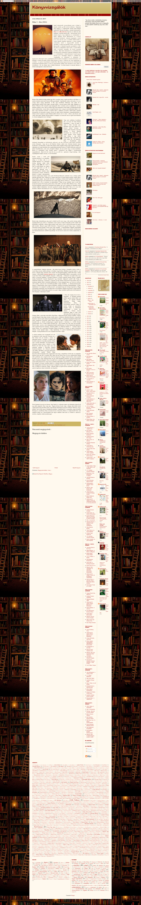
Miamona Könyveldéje (102, 369)
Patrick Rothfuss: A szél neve (91, 608)
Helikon (58, 868)
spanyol (80, 885)
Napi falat (102, 472)
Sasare (49, 876)
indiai (99, 872)
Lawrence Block (94, 813)
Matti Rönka (52, 820)
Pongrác (44, 876)
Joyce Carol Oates (64, 806)
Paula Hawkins (42, 831)
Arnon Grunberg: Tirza (90, 630)
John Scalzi (68, 804)
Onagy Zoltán (51, 828)
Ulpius (44, 879)
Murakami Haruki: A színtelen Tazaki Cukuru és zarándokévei (91, 523)
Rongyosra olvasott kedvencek (99, 153)
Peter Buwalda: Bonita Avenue (91, 354)
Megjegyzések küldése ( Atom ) (44, 470)
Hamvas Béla (66, 795)
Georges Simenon (43, 792)
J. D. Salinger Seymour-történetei (90, 470)
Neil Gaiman (38, 827)
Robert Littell (61, 837)
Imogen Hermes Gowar (51, 798)
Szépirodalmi (51, 877)
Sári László (54, 846)
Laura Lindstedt (70, 813)
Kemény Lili (100, 809)
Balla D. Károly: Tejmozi (90, 714)
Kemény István (93, 809)
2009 (88, 344)
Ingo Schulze (69, 798)
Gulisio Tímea (63, 793)
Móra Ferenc (56, 825)
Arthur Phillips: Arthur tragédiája (90, 452)
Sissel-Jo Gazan (68, 841)
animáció (101, 865)
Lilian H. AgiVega (63, 814)
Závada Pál (94, 854)
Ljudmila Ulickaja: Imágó (90, 680)
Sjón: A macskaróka (91, 520)
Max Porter (58, 820)
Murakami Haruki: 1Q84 (90, 599)
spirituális (85, 885)
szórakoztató (93, 887)
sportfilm (91, 885)
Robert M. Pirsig (69, 837)
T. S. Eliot (66, 846)
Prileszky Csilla (96, 832)
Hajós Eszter (38, 795)
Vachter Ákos (34, 852)
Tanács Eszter (48, 847)
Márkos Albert (37, 825)
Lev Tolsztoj (49, 814)
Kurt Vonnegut (78, 812)
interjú (104, 872)
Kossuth (65, 870)
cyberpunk (101, 866)
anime (94, 865)
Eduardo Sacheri (65, 785)
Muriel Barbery (99, 823)
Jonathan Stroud (49, 806)
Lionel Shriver (90, 814)
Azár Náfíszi (84, 770)
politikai (93, 882)
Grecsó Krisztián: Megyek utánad (90, 481)
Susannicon (102, 457)
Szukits (33, 877)
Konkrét (59, 870)
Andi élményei (103, 568)
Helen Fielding (96, 795)
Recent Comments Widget (105, 274)
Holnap (64, 868)
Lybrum (62, 871)
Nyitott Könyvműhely (43, 874)
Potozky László (89, 832)
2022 (88, 318)
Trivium (39, 879)
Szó (56, 877)
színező (87, 887)
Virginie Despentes (85, 852)
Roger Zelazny (87, 837)
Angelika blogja (103, 356)
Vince (55, 879)
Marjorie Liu (56, 819)
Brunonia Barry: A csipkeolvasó (90, 698)
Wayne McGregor (68, 853)
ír (97, 890)
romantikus (87, 883)
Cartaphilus (50, 864)
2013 (88, 336)
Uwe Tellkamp (98, 850)
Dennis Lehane (35, 783)
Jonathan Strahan (41, 806)
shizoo (39, 423)
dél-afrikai (98, 868)
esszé (92, 869)
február (89, 313)
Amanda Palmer (82, 766)
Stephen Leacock (43, 843)
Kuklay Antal (63, 811)
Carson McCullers (53, 778)
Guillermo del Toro (55, 793)
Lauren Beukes (77, 813)
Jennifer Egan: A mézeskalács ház (92, 304)
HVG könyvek (51, 868)
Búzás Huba (47, 776)
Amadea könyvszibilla (102, 446)
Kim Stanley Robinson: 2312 (90, 431)
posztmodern (106, 882)
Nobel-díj (100, 862)
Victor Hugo (60, 852)
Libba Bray (55, 814)
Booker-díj (74, 862)
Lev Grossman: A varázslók (90, 379)
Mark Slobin (69, 819)
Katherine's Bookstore (102, 382)
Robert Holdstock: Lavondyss (90, 396)
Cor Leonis (67, 864)
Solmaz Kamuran (86, 841)
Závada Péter (100, 854)
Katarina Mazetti (57, 809)
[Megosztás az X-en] (51, 423)
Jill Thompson (97, 803)
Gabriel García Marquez (43, 791)
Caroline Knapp (39, 777)
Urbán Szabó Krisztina (90, 850)
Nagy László (75, 825)
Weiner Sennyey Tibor (77, 853)
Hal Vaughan (51, 795)
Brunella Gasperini (70, 775)
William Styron (59, 854)
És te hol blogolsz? (96, 212)
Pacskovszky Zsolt (39, 830)
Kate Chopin (64, 809)
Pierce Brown (53, 832)
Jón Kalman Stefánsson (46, 807)
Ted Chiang (62, 847)
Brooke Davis (62, 775)
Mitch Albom (38, 823)
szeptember (90, 290)
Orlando (50, 874)
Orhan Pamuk (58, 828)
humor (86, 873)
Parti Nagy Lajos (72, 830)
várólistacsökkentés (76, 890)
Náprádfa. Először (107, 460)
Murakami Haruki (89, 823)
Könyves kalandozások (103, 531)
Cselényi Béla (81, 780)
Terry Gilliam (75, 847)
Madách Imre (34, 817)
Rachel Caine (53, 834)
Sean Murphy (69, 840)
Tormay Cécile (93, 849)
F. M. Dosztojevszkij (78, 788)
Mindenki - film (96, 104)
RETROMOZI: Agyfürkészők (103, 441)
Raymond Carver (106, 834)
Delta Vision (57, 865)
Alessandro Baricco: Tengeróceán (91, 393)
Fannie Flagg (98, 788)
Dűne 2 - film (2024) (90, 300)
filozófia (86, 871)
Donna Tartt (69, 783)
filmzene (81, 871)
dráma (86, 868)
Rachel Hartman (67, 834)
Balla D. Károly (35, 772)
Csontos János (106, 780)
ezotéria (98, 869)
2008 (88, 346)
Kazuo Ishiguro (86, 809)
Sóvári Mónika (59, 846)
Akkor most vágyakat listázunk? (99, 168)
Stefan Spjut (100, 841)
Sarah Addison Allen (96, 839)
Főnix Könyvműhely (52, 867)
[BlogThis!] (50, 423)
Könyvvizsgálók (48, 7)
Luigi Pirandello (52, 816)
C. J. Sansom (53, 776)
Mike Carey (93, 822)
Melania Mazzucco (78, 820)
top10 (106, 887)
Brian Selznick (49, 775)
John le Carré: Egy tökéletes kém (90, 620)
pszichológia (77, 883)
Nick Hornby (66, 827)
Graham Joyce (85, 792)
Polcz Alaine (75, 832)
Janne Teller (73, 801)
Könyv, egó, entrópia (102, 524)
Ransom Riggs (90, 834)
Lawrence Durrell (104, 813)
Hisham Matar (82, 796)
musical (80, 880)
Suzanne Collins (106, 843)
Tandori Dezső (41, 847)
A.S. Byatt (50, 764)
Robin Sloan (81, 837)
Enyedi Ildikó (92, 786)
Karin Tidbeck (94, 807)
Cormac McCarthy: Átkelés (90, 411)
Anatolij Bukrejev (97, 766)
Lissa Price (97, 814)
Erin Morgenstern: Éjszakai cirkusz (90, 611)
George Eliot (101, 791)
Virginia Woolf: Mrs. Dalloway (91, 593)
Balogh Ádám (42, 772)
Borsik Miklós (100, 773)
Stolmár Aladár (72, 843)
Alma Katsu (69, 766)
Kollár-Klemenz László (86, 810)
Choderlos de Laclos (70, 779)
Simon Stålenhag (43, 841)
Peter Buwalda (64, 831)
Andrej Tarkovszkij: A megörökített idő (91, 403)
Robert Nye (75, 837)
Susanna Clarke (98, 843)
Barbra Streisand (58, 772)
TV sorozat (90, 863)
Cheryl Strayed (47, 779)
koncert (76, 877)
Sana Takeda (87, 839)
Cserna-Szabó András (89, 780)
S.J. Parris (54, 838)
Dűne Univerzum (51, 425)
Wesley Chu (93, 853)
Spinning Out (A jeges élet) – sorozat (100, 97)
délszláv (105, 868)
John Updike (76, 804)
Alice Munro (61, 766)
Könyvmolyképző (43, 871)
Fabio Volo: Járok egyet (97, 197)
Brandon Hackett (37, 775)
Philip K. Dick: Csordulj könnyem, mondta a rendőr (90, 736)
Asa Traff (56, 770)
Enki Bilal (85, 786)
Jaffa (68, 868)
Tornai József (99, 849)
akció (102, 863)
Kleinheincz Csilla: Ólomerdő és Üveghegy (90, 474)
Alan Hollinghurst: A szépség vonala (91, 673)
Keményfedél (102, 409)
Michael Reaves (59, 822)
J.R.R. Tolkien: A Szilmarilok (90, 707)
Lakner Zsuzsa (55, 813)
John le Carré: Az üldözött (90, 440)
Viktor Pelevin (67, 852)
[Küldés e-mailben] (48, 423)
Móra (62, 873)
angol (86, 865)
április (89, 298)
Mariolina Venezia (49, 819)
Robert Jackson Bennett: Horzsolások (91, 376)
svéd (100, 885)
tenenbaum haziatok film (100, 247)
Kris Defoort (57, 811)
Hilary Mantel (64, 796)
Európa (34, 867)
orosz (87, 882)
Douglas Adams (89, 783)
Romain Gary (102, 837)
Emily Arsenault (63, 786)
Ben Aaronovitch (101, 772)
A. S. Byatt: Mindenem (89, 676)
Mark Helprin (63, 819)
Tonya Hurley (78, 849)
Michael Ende (37, 822)
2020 (88, 322)
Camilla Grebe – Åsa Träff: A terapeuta (91, 458)
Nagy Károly (69, 825)
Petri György (92, 831)
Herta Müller (50, 796)
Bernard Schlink (56, 773)
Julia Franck (79, 806)
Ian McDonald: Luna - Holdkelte (99, 134)
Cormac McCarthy (56, 780)
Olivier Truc (34, 828)
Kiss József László (67, 810)
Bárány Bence (95, 775)
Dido (57, 783)
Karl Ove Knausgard (40, 809)
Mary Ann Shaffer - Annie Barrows (103, 819)
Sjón (73, 841)
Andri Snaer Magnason (81, 767)
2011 (88, 340)
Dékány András (35, 785)
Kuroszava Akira (71, 811)
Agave (46, 862)
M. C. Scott (99, 816)
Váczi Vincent (102, 852)
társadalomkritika (80, 889)
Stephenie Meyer (51, 843)
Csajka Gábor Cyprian (73, 780)
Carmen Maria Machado (100, 776)
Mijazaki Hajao (84, 822)
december (90, 286)
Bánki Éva (90, 775)
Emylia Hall (79, 786)
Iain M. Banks (98, 796)
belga (85, 866)
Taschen (66, 877)
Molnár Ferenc (45, 823)
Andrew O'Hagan (64, 767)
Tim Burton (52, 849)
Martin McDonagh (90, 819)
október (90, 288)
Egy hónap (107, 570)
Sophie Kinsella (93, 841)
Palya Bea (47, 830)
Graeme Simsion (78, 792)
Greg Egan (107, 792)
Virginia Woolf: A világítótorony (90, 428)
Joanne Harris (40, 804)
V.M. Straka (105, 850)
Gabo (59, 867)
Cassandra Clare (61, 777)
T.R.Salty (71, 846)
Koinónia (54, 870)
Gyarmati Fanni (71, 793)
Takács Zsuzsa (93, 846)
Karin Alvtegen (87, 807)
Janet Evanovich (65, 801)
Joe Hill (46, 804)
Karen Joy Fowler (79, 807)
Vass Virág (41, 852)
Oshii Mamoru (86, 828)
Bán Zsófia (84, 775)
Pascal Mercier (79, 830)
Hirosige (76, 796)
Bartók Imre (78, 772)
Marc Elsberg (41, 817)
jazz (102, 874)
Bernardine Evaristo (63, 773)
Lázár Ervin (79, 816)
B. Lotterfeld (90, 770)
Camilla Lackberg (74, 776)
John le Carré (91, 804)
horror (81, 872)
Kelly (50, 870)
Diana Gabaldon (52, 783)
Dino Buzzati (62, 783)
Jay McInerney (93, 801)
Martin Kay (82, 819)
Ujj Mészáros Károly (74, 850)
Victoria (50, 879)
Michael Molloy (44, 822)
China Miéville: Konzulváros (90, 560)
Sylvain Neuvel (45, 844)
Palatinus (63, 874)
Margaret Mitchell (61, 817)
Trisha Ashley (36, 850)
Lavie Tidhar (85, 813)
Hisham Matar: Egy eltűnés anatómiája (91, 420)
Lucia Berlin (45, 816)
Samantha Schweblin (79, 838)
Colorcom (62, 864)
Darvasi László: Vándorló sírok (90, 650)
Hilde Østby (70, 796)
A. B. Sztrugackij (35, 764)
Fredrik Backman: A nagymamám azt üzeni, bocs (91, 400)
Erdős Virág (34, 788)
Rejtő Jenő (52, 836)
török (106, 888)
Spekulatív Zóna (103, 553)
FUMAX (42, 867)
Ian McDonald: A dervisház (90, 647)
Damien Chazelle (56, 782)
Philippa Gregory (45, 833)
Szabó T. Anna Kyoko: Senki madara (91, 390)
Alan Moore (104, 765)
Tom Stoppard (65, 849)
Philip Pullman (37, 832)
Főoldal (32, 14)
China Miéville (55, 779)
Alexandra (56, 862)
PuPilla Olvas (103, 321)
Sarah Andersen (104, 838)
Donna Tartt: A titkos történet (91, 363)
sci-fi (64, 425)
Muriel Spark (106, 823)
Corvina (36, 865)
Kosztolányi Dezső (101, 810)
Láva (67, 871)
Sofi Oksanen (78, 841)
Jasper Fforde (86, 801)
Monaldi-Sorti (58, 823)
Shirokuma (61, 876)
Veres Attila (46, 852)
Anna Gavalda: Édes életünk (91, 449)
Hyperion (94, 862)
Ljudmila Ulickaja (105, 814)
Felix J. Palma (50, 789)
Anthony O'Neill (76, 769)
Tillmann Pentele (46, 849)
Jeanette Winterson (52, 803)
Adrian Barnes (72, 764)
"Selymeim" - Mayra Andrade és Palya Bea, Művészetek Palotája (99, 120)
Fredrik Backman (96, 789)
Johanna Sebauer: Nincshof (107, 301)
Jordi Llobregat (57, 806)
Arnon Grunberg (90, 769)
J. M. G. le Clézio (105, 798)
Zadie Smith (87, 854)
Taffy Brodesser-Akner (86, 846)
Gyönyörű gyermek (107, 450)
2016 (88, 330)
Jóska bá (87, 251)
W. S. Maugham (39, 853)
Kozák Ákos (41, 811)
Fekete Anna (105, 788)
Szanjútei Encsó (75, 844)
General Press (66, 867)
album (107, 863)
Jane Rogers (53, 801)
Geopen (36, 868)
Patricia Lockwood (95, 830)
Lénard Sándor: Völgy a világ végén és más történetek (91, 467)
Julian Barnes (86, 806)
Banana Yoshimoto (49, 772)
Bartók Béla (71, 772)
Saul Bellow (54, 840)
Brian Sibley (55, 775)
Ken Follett (36, 810)
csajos (95, 866)
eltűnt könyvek (86, 869)
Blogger (73, 895)
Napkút (34, 874)
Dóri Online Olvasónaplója (103, 308)
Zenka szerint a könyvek (103, 398)
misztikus (74, 880)
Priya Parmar (103, 832)
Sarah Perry (34, 840)
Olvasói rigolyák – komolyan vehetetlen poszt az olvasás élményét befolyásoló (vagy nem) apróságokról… (100, 162)
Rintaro (102, 836)
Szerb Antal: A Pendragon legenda (90, 563)
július (89, 294)
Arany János (83, 769)
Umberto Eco (82, 850)
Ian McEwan (36, 798)
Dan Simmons (64, 782)
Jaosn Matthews (79, 801)
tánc (72, 888)
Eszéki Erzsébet (70, 788)
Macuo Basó (105, 816)
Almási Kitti (75, 766)
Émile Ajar (44, 856)
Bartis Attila (65, 772)
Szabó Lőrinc (52, 844)
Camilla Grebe (66, 776)
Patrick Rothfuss (104, 830)
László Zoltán (72, 816)
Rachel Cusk (60, 834)
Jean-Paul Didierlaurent (42, 803)
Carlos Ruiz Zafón (90, 776)
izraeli (91, 874)
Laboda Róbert (104, 812)
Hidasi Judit (57, 796)
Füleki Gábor (34, 791)
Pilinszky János (60, 833)
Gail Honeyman (86, 791)
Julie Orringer (100, 806)
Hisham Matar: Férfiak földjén (90, 554)
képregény (90, 877)
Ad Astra (38, 862)
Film (40, 14)
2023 (88, 316)
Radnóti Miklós (74, 834)
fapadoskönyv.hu (61, 879)
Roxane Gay (40, 838)
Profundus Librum (104, 578)
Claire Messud (34, 780)
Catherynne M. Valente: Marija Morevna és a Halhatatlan (90, 603)
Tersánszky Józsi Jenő (91, 847)
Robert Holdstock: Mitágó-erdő (90, 496)
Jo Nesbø (103, 803)
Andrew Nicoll (57, 767)
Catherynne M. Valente (78, 778)
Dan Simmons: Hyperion (90, 357)
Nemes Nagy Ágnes (51, 827)
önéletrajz (102, 890)
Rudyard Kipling (47, 839)
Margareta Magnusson (70, 817)
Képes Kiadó (35, 871)
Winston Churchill (73, 854)
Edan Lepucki (57, 785)
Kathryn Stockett (78, 809)
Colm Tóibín (48, 780)
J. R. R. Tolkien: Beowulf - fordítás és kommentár (91, 407)
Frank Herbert (60, 425)
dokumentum (78, 868)
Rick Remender (89, 836)
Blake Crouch (79, 773)
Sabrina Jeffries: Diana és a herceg (104, 352)
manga (87, 878)
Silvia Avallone (104, 840)
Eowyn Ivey (105, 786)
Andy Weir (96, 767)
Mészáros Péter (49, 825)
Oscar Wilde (79, 828)
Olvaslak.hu (102, 467)
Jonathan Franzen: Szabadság (90, 596)
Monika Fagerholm (65, 823)
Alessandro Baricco (36, 766)
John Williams (84, 804)
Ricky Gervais (96, 836)
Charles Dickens (101, 777)
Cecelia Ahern (88, 777)
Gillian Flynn (57, 792)
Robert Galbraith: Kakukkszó (90, 434)
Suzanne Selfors (37, 844)
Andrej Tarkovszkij (38, 767)
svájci (95, 885)
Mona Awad (52, 823)
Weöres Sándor (100, 853)
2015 (88, 332)
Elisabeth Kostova (47, 786)
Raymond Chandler (38, 836)
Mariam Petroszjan (86, 817)
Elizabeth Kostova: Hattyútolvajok (90, 686)
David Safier (105, 782)
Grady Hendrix (71, 792)
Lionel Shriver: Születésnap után (90, 446)
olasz (82, 882)
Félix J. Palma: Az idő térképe (91, 683)
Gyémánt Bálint (78, 793)
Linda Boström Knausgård (73, 814)
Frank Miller (81, 789)
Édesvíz (67, 879)
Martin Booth (76, 819)
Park (68, 874)
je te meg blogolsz (99, 256)
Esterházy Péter (63, 788)
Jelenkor (37, 870)
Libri (55, 871)
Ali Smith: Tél (102, 468)
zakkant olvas (103, 334)
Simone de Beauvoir (52, 841)
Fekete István (35, 789)
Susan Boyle (79, 843)
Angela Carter (102, 767)
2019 (88, 324)
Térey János (54, 850)
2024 (88, 284)
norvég (100, 880)
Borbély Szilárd (93, 773)
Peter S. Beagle (78, 831)
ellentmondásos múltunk (76, 869)
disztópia (107, 866)
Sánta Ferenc (47, 846)
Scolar (54, 876)
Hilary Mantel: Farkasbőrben (90, 689)
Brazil (43, 775)
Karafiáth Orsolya (64, 807)
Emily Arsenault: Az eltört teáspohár (91, 539)
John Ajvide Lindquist (54, 804)
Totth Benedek (106, 849)
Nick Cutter (60, 827)
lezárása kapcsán (48, 274)
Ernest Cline (55, 788)
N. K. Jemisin (62, 825)
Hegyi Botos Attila (88, 795)
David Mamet (98, 782)
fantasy (103, 870)
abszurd (97, 863)
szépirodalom (76, 887)
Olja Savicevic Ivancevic (42, 828)
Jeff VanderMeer (61, 803)
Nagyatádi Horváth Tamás (84, 825)
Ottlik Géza (101, 828)
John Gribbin (61, 804)
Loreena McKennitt (37, 816)
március (90, 311)
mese (105, 878)
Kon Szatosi (93, 810)
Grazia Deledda (92, 792)
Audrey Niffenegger (64, 770)
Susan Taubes (90, 843)
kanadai (79, 875)
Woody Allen (81, 854)
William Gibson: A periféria (90, 417)
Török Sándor (66, 850)
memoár (100, 878)
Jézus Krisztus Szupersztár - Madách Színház (92, 308)
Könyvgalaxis (103, 429)
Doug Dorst (82, 783)
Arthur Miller (104, 769)
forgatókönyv (95, 871)
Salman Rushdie (61, 839)
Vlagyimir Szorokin (94, 852)
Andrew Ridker (72, 767)
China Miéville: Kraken (90, 527)
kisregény (101, 875)
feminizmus (74, 871)
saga (99, 883)
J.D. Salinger (43, 800)
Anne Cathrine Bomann (55, 769)
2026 (88, 280)
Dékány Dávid (42, 785)
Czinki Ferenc (36, 782)
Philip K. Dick (106, 831)
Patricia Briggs (87, 830)
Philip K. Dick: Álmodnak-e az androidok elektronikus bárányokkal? (90, 569)
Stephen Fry (36, 843)
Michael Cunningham (105, 820)
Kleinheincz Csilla (76, 810)
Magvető (40, 873)
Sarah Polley (41, 840)
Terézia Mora (99, 847)
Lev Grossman (42, 814)
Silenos (66, 876)
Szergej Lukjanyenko (103, 844)
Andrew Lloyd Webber (49, 767)
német (76, 882)
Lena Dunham (34, 814)
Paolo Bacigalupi (55, 830)
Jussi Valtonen (36, 807)
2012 (88, 338)
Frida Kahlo (104, 789)
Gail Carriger (78, 791)
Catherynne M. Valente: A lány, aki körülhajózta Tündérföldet (91, 575)
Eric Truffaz (41, 788)
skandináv (74, 885)
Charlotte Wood (40, 779)
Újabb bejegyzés (36, 467)
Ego (87, 14)
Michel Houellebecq (67, 822)
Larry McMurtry (62, 813)
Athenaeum (37, 864)
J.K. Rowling (57, 800)
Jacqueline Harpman (101, 800)
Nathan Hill (99, 825)
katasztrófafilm (86, 875)
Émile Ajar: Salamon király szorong (91, 455)
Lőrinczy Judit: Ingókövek (90, 533)
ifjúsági (93, 873)
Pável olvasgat (103, 518)
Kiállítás (62, 14)
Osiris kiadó (56, 874)
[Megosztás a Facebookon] (53, 423)
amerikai (38, 425)
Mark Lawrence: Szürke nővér (107, 547)
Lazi (51, 871)
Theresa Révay (106, 847)
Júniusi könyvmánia (107, 535)
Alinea (62, 862)
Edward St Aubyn (73, 785)
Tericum (34, 879)
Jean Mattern (100, 801)
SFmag (101, 439)
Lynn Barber (66, 816)
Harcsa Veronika (77, 795)
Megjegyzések (90, 751)
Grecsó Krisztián (100, 792)
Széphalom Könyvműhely (42, 877)
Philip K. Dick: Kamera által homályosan (90, 489)
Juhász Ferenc (72, 806)
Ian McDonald (106, 796)
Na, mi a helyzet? (107, 432)
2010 (88, 342)
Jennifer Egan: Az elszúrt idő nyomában (91, 513)
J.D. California (36, 800)
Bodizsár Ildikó (86, 773)
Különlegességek (74, 14)
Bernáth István (72, 773)
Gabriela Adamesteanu (62, 791)
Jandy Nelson (46, 801)
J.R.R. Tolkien (75, 800)
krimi (82, 877)
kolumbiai (107, 875)
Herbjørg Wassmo (35, 796)
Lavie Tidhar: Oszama (91, 665)
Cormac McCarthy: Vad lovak (90, 638)
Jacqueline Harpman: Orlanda (91, 443)
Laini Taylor (41, 813)
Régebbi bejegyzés (76, 467)
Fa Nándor (86, 788)
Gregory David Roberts (38, 793)
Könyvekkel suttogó (104, 419)
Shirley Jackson (85, 840)
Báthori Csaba (102, 775)
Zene (58, 14)
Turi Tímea (43, 850)
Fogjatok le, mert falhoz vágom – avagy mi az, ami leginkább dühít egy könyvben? (100, 206)
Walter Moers (54, 853)
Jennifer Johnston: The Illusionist (103, 527)
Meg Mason (64, 820)
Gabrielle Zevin (70, 791)
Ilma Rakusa (43, 798)
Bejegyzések (89, 748)
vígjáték (85, 890)
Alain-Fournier (88, 764)
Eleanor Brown (94, 785)
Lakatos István (48, 813)
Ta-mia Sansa (77, 846)
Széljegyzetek (103, 494)
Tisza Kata (59, 849)
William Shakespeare (49, 854)
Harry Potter (86, 862)
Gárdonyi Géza (94, 793)
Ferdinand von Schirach (59, 789)
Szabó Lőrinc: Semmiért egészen (93, 79)
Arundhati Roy (50, 770)
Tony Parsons (72, 849)
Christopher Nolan (98, 779)
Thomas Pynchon (37, 849)
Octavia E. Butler (103, 827)
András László (89, 767)
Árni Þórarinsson (37, 856)
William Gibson (39, 854)
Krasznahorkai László (49, 811)
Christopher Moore (87, 779)
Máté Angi (43, 825)
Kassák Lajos (49, 809)
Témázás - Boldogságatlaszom (107, 423)
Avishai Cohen (72, 770)
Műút (67, 873)
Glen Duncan (64, 792)
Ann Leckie (38, 769)
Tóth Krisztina (60, 850)
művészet (95, 880)
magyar (103, 877)
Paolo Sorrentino (64, 830)
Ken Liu (42, 810)
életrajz (92, 890)
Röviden (76, 863)
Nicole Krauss (80, 827)
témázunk (90, 888)
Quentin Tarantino (40, 834)
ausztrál (75, 866)
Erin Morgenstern (48, 788)
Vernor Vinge (53, 852)
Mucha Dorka (80, 823)
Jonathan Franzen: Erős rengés (90, 437)
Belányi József (93, 772)
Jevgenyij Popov (90, 803)
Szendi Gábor (82, 844)
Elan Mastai (87, 785)
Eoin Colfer (98, 786)
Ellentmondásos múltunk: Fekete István (90, 484)
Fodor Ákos (67, 789)
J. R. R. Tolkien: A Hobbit (90, 557)
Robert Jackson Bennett (53, 837)
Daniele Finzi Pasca (74, 782)
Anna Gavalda (45, 769)
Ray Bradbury (98, 834)
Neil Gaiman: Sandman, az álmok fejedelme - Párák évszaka (91, 661)
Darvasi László (84, 782)
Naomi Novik (93, 825)
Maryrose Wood (37, 820)
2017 (88, 328)
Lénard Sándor (85, 816)
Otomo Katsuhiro (94, 828)
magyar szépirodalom (77, 878)
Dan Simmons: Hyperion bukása (90, 717)
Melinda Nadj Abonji (87, 820)
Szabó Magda (58, 844)
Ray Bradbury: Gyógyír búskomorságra (90, 731)
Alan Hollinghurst (96, 765)
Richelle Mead (81, 836)
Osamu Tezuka (72, 828)
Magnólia (34, 873)
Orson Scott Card (65, 828)
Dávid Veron (104, 783)
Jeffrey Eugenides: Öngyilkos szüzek (90, 373)
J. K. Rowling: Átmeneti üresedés (90, 536)
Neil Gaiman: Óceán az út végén (91, 585)
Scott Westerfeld (61, 840)
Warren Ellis (60, 853)
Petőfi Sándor (98, 831)
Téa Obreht (48, 850)
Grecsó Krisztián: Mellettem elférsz (90, 725)
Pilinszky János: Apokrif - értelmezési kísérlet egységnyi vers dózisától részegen (100, 91)
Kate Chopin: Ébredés (91, 622)
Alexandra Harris (46, 766)
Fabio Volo (92, 788)
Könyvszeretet (103, 603)
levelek (97, 877)
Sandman (83, 863)
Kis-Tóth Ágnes (60, 810)
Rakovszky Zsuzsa (82, 834)
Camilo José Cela (82, 776)
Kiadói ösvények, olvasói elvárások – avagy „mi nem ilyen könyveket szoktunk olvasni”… (100, 184)
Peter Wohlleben (85, 831)
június (89, 296)
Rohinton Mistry (95, 837)
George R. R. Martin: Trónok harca (91, 692)
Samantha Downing (70, 839)
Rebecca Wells (46, 836)
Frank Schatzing (88, 789)
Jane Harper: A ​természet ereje (107, 511)
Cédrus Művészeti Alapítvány (47, 865)
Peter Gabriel (70, 831)
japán (96, 874)
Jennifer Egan (76, 803)
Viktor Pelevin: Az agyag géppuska (90, 530)
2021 (88, 320)
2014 (88, 334)
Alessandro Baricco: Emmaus (91, 478)
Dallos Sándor (48, 782)
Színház (53, 14)
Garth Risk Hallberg (94, 791)
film (56, 425)
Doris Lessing (76, 783)
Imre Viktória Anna (61, 798)
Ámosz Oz (107, 854)
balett (80, 866)
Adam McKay (65, 764)
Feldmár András (42, 789)
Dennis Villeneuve (44, 425)
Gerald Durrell (51, 792)
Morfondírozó (81, 14)
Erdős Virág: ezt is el (91, 565)
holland (76, 872)
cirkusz (89, 866)
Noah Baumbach (88, 827)
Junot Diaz (107, 806)
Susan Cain (85, 843)
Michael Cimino (96, 820)
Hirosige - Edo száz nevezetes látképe (91, 711)
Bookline (44, 864)
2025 (88, 282)
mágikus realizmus (88, 880)
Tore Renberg (85, 849)
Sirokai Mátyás (60, 841)
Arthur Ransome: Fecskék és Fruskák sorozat (91, 493)
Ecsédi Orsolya (50, 785)
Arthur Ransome (43, 770)
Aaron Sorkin (57, 765)
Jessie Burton (83, 803)
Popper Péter (82, 833)
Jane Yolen (59, 801)
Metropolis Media (54, 873)
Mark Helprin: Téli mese (90, 366)
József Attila (55, 807)
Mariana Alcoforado (94, 817)
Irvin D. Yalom (76, 798)
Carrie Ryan (46, 777)
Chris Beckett (77, 779)
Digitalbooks (65, 865)
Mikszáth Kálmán (100, 822)
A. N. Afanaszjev (43, 764)
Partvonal (38, 876)
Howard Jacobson (90, 796)
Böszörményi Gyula (39, 776)
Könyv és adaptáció (46, 14)
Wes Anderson (86, 853)
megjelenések (93, 878)
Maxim (47, 873)
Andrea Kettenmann (105, 766)
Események (67, 14)
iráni (108, 872)
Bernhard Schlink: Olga (107, 488)
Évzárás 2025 (107, 411)
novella (107, 880)
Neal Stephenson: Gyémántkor (90, 727)
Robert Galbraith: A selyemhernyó (91, 382)
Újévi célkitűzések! (107, 402)
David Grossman (92, 782)
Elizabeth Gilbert (55, 786)
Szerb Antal (95, 844)
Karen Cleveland (71, 807)
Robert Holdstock (43, 837)
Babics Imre (97, 770)
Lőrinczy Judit (92, 816)
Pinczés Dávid (68, 832)
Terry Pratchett (83, 847)
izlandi (85, 874)
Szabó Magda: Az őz (97, 112)
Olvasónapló (102, 350)
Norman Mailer (95, 827)
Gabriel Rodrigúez (52, 791)
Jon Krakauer (100, 804)
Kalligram (45, 870)
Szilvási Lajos (34, 846)
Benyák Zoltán (48, 773)
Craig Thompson (65, 780)
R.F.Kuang (47, 834)
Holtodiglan (95, 190)
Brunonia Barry (77, 775)
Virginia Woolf (75, 852)
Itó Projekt (92, 798)
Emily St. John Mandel (71, 786)
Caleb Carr (60, 776)
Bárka (80, 862)
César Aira (42, 782)
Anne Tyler (69, 769)
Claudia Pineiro (42, 780)
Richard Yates (73, 836)
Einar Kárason (80, 785)
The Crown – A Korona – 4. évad (100, 220)
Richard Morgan (66, 836)
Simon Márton (35, 841)
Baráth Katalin (85, 772)
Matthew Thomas (45, 820)
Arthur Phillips (35, 770)
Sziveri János (41, 846)
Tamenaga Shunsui (101, 846)
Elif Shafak (40, 786)
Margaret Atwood (50, 818)
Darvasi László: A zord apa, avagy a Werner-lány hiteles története (91, 581)
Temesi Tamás (69, 847)
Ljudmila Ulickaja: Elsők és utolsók (90, 695)
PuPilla (86, 256)
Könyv (37, 14)
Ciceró (57, 864)
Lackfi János (34, 813)
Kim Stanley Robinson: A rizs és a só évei (91, 370)
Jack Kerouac (86, 800)
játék (106, 874)
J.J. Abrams (50, 800)
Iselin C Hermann (85, 798)
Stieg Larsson (65, 843)
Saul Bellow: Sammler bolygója (90, 657)
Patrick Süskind (35, 831)
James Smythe (39, 801)
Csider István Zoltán (98, 780)
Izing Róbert (98, 798)
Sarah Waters (47, 840)
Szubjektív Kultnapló (102, 543)
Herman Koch (43, 796)
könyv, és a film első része (60, 32)
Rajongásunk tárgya (93, 14)
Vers (99, 14)
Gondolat (43, 868)
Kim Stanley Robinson (50, 810)
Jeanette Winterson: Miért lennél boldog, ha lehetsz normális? (91, 517)
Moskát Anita (73, 823)
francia (102, 871)
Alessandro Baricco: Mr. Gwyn (91, 548)
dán (93, 868)
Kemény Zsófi (106, 809)
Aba (33, 862)
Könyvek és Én (103, 484)
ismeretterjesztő (77, 874)
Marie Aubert (102, 817)
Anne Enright (63, 769)
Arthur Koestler (98, 769)
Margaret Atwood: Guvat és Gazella (90, 617)
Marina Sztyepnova (40, 819)
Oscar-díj (107, 862)
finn (91, 871)
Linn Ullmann (82, 814)
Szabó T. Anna (66, 844)
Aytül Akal (78, 770)
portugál (99, 881)
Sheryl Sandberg (77, 840)
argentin (107, 865)
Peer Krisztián (56, 831)
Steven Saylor (58, 843)
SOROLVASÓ (103, 507)
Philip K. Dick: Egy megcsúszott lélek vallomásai (91, 654)
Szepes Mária (88, 844)
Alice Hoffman (54, 766)
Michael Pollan (51, 822)
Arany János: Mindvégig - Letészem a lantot (100, 83)
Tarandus (60, 877)
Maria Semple (78, 817)
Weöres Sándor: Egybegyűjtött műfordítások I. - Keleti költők (90, 642)
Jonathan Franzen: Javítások (90, 510)
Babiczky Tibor (104, 770)
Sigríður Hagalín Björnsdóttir (95, 840)
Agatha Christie (80, 765)
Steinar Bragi (106, 841)
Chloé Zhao (62, 779)
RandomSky (102, 296)
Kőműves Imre (97, 811)
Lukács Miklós (60, 816)
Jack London (93, 800)
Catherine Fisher (69, 777)
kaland (73, 875)
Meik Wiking (71, 820)
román (94, 883)
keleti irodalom (94, 875)
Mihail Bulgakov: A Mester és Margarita (91, 551)
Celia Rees (94, 777)
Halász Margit (58, 795)
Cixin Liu (105, 779)
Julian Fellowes (94, 806)
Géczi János (101, 793)
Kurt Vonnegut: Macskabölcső (90, 414)
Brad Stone (107, 773)
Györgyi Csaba (87, 793)
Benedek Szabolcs (40, 773)
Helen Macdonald (104, 795)
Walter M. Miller (47, 853)
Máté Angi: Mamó (90, 678)
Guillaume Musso (47, 793)
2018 (88, 326)
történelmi (98, 889)
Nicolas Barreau (73, 827)
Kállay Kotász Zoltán (87, 812)
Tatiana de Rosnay (55, 847)
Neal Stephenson (106, 825)
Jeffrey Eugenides (69, 803)
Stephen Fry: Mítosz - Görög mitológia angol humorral (99, 142)
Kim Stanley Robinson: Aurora (90, 360)
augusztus (90, 292)
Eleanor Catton (102, 785)
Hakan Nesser (44, 795)
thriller (100, 887)
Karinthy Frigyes (102, 807)
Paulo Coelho (49, 831)
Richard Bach (58, 836)
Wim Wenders (66, 854)
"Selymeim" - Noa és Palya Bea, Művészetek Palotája (99, 127)
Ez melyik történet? (104, 588)
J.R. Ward (66, 800)
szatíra (104, 885)
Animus (67, 862)
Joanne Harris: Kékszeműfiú (89, 614)
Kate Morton (71, 809)
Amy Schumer (89, 766)
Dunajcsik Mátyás (97, 783)
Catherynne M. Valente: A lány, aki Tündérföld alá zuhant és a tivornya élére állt (91, 500)
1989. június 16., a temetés (103, 519)
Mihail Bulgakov (76, 822)
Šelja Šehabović (50, 856)
